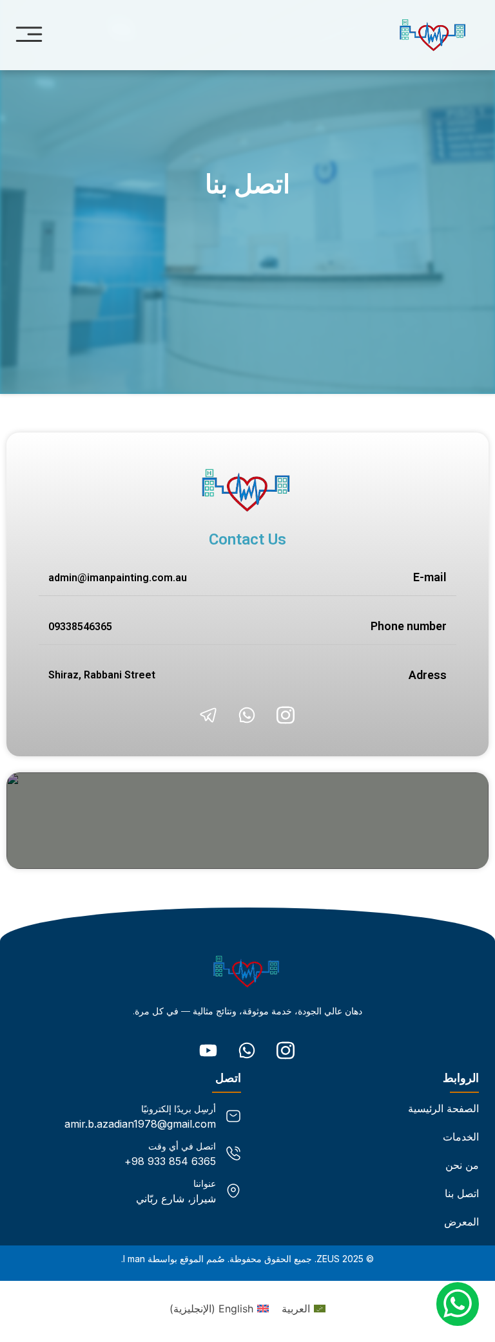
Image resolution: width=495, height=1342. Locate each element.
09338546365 (80, 626)
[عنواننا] (233, 1190)
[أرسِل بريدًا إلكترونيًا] (233, 1116)
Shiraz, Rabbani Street (101, 675)
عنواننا (204, 1183)
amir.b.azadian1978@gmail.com (140, 1123)
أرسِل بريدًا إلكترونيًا (178, 1108)
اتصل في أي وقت (182, 1146)
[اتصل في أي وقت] (233, 1153)
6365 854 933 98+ (170, 1161)
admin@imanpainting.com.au (117, 578)
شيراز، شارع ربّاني (176, 1198)
